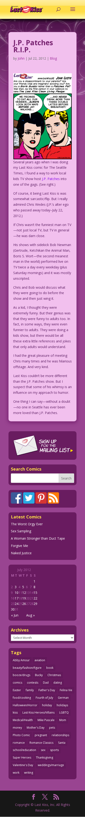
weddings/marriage (51, 765)
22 (35, 598)
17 (16, 598)
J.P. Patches (51, 179)
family (30, 690)
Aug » (30, 615)
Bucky (39, 675)
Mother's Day (35, 728)
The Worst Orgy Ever (27, 524)
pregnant (41, 735)
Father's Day (46, 690)
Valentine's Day (23, 765)
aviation (39, 660)
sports (54, 750)
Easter (17, 690)
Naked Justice (21, 553)
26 (24, 603)
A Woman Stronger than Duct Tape (38, 538)
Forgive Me (19, 545)
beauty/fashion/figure (27, 668)
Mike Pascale (46, 720)
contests (32, 683)
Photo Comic (21, 735)
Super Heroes (22, 757)
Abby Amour (21, 660)
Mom (62, 720)
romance (19, 743)
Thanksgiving (44, 757)
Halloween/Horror (25, 705)
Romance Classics (41, 743)
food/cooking (22, 698)
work (16, 773)
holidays (62, 705)
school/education (24, 750)
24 (16, 603)
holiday (47, 705)
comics (17, 683)
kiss (15, 712)
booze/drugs (21, 675)
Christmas (54, 675)
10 (16, 592)
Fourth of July (44, 698)
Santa (61, 743)
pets (52, 728)
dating (57, 683)
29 (35, 603)
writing (28, 773)
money (17, 728)
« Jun (14, 615)
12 (24, 592)
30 (13, 609)
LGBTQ (64, 712)
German (63, 698)
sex (43, 750)
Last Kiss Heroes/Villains (38, 712)
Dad (46, 683)
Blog (53, 58)
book (49, 668)
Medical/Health (23, 720)
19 (24, 598)
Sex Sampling (21, 531)
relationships (60, 735)
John (21, 58)
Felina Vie (66, 690)
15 (35, 592)
